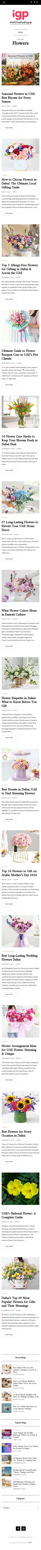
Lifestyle (16, 1444)
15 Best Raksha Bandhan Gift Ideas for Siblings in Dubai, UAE (26, 1396)
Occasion (16, 1379)
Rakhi (23, 1365)
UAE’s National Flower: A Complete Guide (19, 1215)
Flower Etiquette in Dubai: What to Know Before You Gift (19, 702)
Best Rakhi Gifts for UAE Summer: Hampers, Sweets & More (24, 1370)
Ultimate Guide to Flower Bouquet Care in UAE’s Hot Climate (20, 355)
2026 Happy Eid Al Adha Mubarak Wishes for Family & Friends (25, 1435)
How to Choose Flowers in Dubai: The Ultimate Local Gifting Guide (19, 183)
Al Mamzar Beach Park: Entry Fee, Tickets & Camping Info (25, 1459)
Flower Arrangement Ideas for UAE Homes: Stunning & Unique (19, 1050)
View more (9, 128)
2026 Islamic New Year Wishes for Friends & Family (25, 1447)
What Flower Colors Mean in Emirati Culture (19, 612)
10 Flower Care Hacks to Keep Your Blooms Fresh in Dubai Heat (20, 440)
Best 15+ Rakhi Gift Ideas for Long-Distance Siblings (25, 1408)
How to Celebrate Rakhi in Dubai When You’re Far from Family (24, 1383)
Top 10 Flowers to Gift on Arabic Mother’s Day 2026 (19, 873)
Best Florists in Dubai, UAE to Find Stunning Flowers (19, 791)
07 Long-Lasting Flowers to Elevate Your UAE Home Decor (20, 526)
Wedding (11, 951)
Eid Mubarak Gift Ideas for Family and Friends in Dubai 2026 (24, 1484)
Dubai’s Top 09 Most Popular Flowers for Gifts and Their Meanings (18, 1302)
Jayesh (14, 106)
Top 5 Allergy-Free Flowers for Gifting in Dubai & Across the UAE (20, 269)
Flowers (5, 89)
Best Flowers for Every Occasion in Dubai (16, 1134)
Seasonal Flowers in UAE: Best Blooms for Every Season (18, 98)
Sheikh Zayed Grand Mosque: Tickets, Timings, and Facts (25, 1471)
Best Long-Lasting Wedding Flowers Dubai (20, 958)
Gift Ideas (16, 1365)
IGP (30, 1543)
